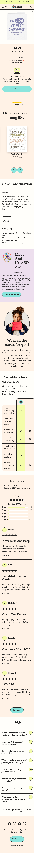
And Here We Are (18, 52)
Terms (27, 830)
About (14, 830)
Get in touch (17, 839)
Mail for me (17, 89)
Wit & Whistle (17, 157)
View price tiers (17, 62)
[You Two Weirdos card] (17, 139)
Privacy (14, 832)
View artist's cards (12, 294)
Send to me (17, 95)
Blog (21, 832)
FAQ (20, 830)
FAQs (20, 812)
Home (6, 830)
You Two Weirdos (17, 154)
